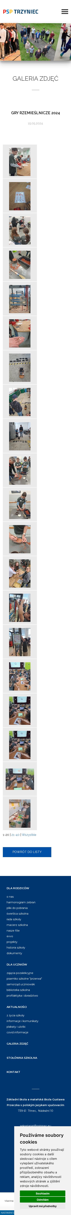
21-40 (15, 835)
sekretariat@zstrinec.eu (35, 1126)
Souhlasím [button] (43, 1193)
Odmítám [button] (43, 1199)
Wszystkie (29, 835)
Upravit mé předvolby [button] (43, 1206)
